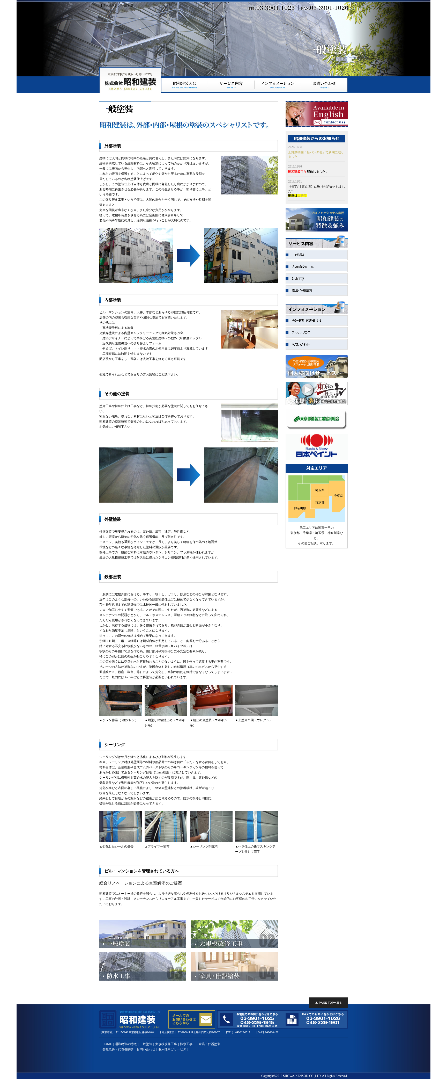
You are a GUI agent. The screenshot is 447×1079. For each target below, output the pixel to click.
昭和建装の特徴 (126, 1044)
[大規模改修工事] (234, 947)
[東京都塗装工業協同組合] (317, 429)
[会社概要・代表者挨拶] (317, 325)
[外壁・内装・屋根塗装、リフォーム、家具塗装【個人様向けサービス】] (317, 377)
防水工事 (186, 1044)
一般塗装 (146, 1044)
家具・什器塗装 (209, 1044)
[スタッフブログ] (317, 336)
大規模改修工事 (166, 1044)
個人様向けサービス (172, 1049)
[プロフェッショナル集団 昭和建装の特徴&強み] (317, 230)
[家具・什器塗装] (234, 979)
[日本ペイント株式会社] (317, 459)
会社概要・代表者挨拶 (117, 1049)
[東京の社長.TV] (317, 404)
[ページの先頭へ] (328, 1002)
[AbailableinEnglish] (317, 126)
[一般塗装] (142, 947)
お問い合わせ (146, 1049)
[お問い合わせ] (317, 348)
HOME (107, 1044)
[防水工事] (142, 979)
